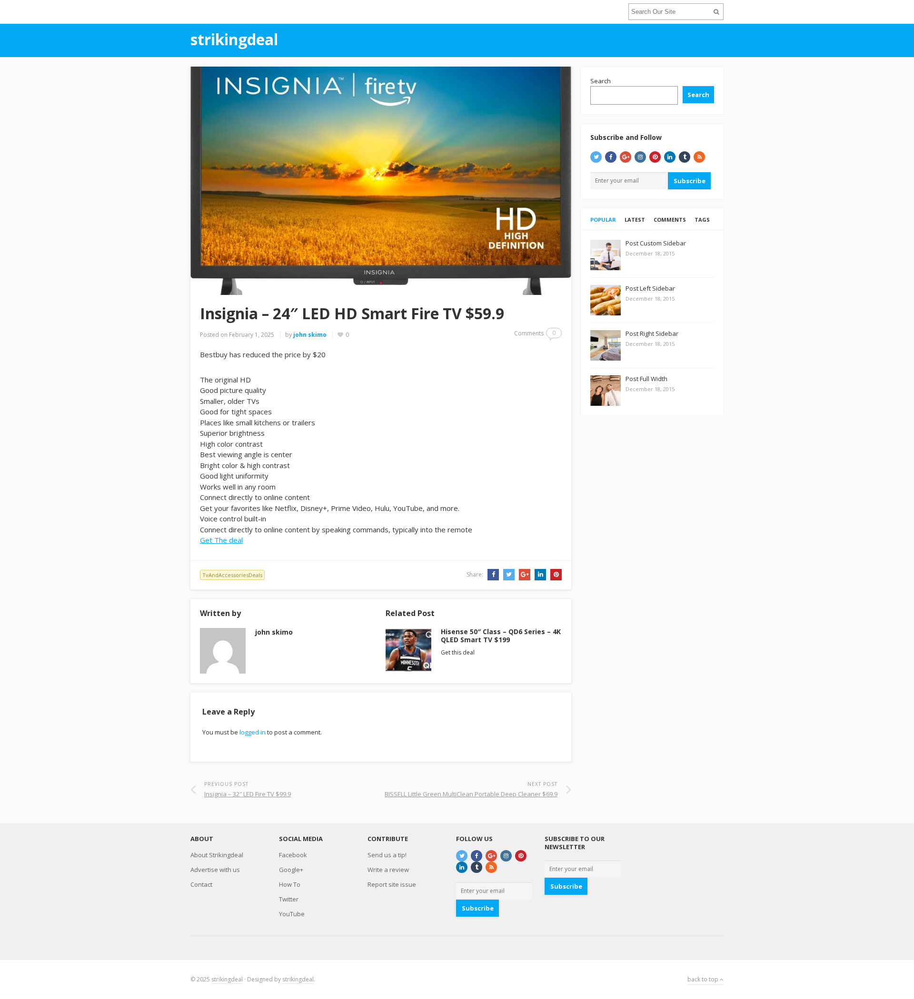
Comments (670, 219)
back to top (703, 979)
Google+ (291, 869)
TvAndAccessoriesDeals (232, 574)
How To (289, 884)
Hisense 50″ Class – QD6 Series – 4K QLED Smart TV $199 (501, 635)
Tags (702, 219)
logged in (252, 732)
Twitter (288, 899)
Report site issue (392, 884)
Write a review (388, 869)
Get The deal (221, 540)
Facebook (293, 855)
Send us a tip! (387, 855)
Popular (603, 219)
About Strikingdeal (216, 855)
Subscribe (689, 180)
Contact (201, 884)
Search (600, 81)
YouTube (292, 914)
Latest (635, 219)
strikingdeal (227, 979)
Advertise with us (215, 869)
